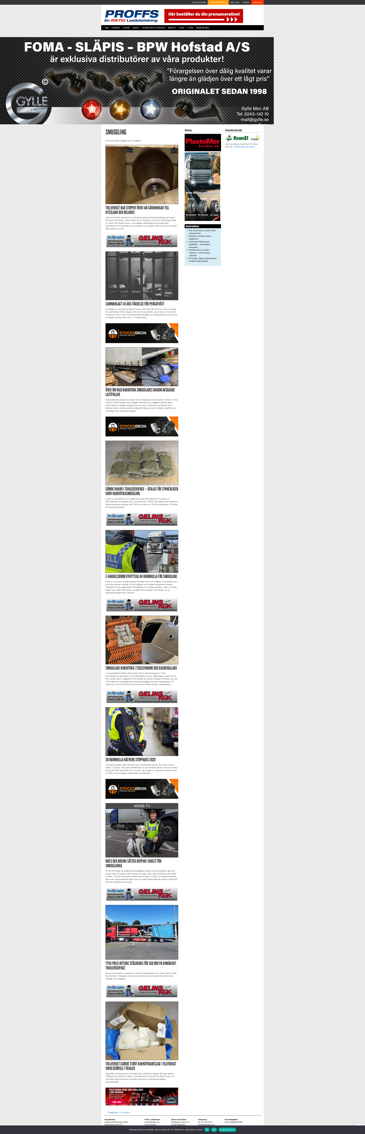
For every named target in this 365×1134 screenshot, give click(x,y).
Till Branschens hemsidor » (244, 147)
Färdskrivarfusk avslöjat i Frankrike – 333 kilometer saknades (199, 253)
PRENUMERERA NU (218, 2)
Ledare (126, 28)
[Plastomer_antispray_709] (203, 142)
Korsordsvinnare (199, 2)
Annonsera (257, 2)
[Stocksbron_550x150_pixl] (142, 333)
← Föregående (112, 1112)
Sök (191, 28)
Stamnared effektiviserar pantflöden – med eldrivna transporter (199, 244)
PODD (181, 28)
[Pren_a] (203, 16)
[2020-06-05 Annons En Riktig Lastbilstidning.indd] (141, 241)
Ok (207, 1129)
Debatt (136, 28)
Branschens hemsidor (153, 28)
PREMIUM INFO (202, 28)
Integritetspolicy (227, 1129)
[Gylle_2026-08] (137, 84)
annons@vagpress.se (206, 1125)
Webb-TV (172, 28)
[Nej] (361, 1129)
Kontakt (246, 2)
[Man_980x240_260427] (142, 1096)
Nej (214, 1129)
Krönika (116, 28)
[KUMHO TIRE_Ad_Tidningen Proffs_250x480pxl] (202, 186)
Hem (107, 28)
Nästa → (128, 1112)
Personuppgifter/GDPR (234, 1122)
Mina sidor (235, 2)
